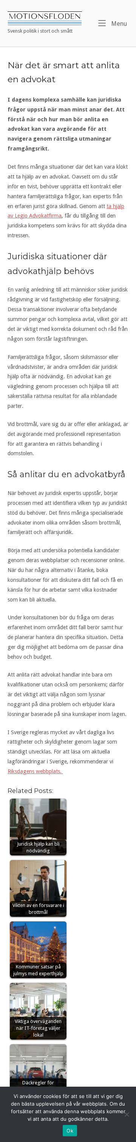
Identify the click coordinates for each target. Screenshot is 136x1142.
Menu (118, 23)
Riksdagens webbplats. (35, 771)
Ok (69, 1131)
